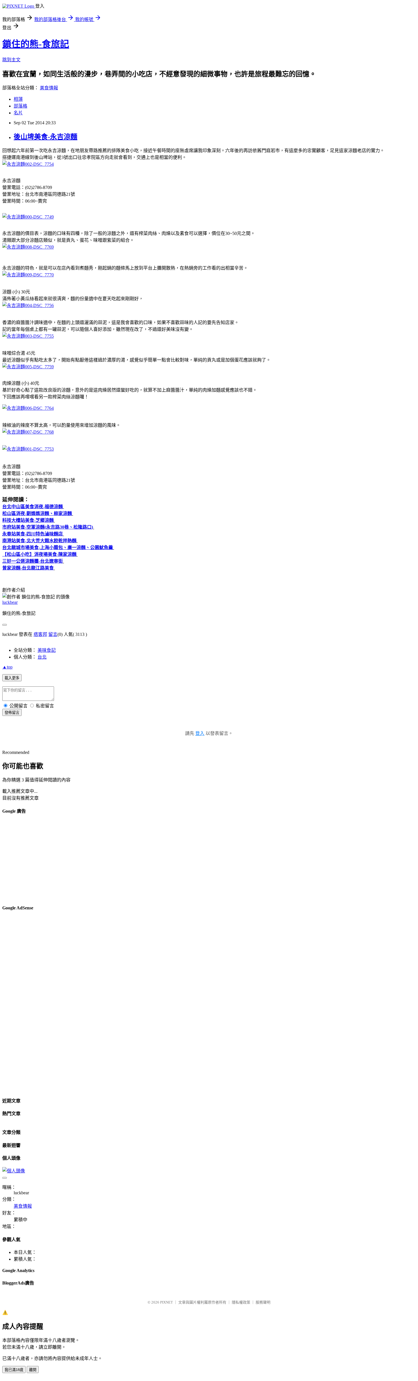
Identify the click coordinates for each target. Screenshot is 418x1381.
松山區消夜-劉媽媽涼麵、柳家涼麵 (37, 513)
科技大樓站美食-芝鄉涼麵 (28, 520)
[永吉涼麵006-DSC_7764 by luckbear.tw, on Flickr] (28, 408)
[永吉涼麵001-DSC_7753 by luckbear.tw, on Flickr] (28, 449)
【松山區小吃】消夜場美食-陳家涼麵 (39, 554)
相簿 (18, 99)
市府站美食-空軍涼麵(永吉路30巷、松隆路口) (47, 527)
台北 (42, 657)
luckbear (10, 602)
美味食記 (47, 650)
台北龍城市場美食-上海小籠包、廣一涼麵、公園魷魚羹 (57, 547)
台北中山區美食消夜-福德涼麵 (32, 506)
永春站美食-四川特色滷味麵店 (32, 533)
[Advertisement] (172, 859)
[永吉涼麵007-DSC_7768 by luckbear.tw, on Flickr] (28, 432)
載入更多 (12, 678)
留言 (52, 634)
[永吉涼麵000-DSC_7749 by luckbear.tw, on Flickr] (28, 217)
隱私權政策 (241, 1302)
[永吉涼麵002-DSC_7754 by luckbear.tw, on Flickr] (28, 164)
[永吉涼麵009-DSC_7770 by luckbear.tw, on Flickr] (28, 274)
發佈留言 (12, 713)
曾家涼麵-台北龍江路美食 (28, 568)
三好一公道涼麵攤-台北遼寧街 (32, 561)
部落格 (20, 106)
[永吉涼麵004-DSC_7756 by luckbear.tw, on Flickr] (28, 305)
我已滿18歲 (14, 1370)
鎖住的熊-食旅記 (35, 44)
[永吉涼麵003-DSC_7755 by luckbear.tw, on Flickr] (28, 336)
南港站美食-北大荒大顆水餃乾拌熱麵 (39, 540)
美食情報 (49, 87)
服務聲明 (263, 1302)
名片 (18, 112)
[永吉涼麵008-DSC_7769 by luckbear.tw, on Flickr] (28, 247)
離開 (32, 1370)
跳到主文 (11, 59)
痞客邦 (40, 634)
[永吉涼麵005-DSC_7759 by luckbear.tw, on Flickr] (28, 366)
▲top (7, 667)
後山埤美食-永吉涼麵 (45, 136)
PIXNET (166, 1302)
